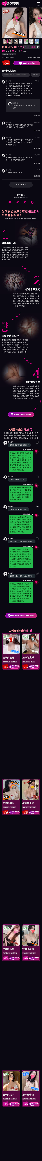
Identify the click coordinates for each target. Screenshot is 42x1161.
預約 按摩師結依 (15, 1104)
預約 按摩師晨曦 (35, 667)
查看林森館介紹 (34, 58)
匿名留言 (36, 75)
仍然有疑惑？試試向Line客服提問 (22, 615)
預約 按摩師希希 (35, 958)
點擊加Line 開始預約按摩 (22, 414)
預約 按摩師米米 (15, 958)
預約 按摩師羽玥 (15, 812)
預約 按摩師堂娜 (35, 812)
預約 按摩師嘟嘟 (35, 1104)
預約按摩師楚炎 (29, 63)
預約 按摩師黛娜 (15, 667)
